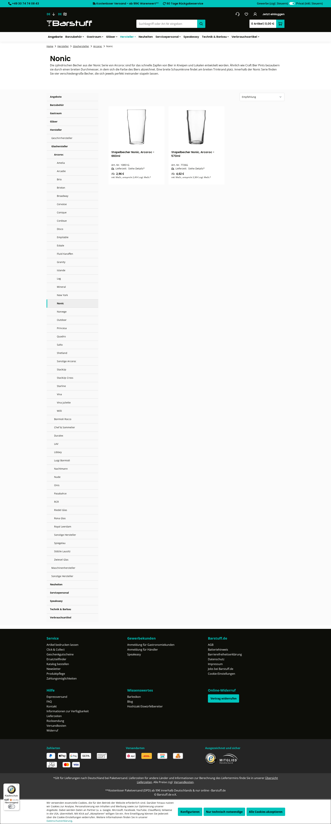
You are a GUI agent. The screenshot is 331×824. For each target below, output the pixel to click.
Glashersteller (59, 146)
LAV (56, 443)
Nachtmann (61, 468)
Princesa (62, 328)
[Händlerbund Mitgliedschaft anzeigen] (228, 758)
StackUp (61, 369)
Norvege (62, 311)
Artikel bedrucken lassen (62, 645)
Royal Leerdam (62, 526)
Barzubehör (57, 105)
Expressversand (57, 697)
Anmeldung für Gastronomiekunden (150, 645)
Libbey (58, 452)
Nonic (60, 303)
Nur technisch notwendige (224, 812)
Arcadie (61, 171)
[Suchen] (201, 24)
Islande (61, 270)
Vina (59, 394)
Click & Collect (56, 649)
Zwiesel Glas (61, 559)
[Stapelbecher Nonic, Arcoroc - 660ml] (136, 127)
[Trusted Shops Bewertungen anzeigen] (211, 758)
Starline (61, 386)
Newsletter (54, 669)
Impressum (215, 664)
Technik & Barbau (60, 609)
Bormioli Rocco (62, 419)
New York (62, 295)
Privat (309, 3)
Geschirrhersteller (61, 138)
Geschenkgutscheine (60, 654)
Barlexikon (134, 697)
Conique (62, 212)
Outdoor (62, 320)
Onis (56, 485)
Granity (61, 262)
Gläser (53, 121)
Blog (130, 701)
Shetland (62, 353)
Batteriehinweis (218, 649)
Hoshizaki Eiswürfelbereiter (145, 706)
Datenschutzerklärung (59, 820)
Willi (59, 410)
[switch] (292, 3)
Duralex (58, 435)
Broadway (62, 196)
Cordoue (62, 220)
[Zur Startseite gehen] (69, 23)
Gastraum (56, 113)
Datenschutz (216, 659)
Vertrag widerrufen (223, 698)
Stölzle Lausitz (62, 551)
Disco (60, 229)
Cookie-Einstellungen (221, 674)
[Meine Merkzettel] (246, 14)
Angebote (56, 96)
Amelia (61, 162)
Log (59, 278)
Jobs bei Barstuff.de (220, 669)
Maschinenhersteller (63, 567)
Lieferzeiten (54, 716)
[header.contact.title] (237, 14)
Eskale (60, 245)
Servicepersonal (59, 592)
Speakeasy (56, 601)
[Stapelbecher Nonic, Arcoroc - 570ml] (196, 127)
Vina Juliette (64, 402)
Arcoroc (58, 154)
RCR (56, 501)
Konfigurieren (190, 812)
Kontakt (52, 706)
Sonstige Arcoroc (66, 361)
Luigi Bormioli (62, 460)
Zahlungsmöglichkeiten (62, 678)
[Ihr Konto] (255, 14)
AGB (210, 645)
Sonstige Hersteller (65, 534)
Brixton (61, 187)
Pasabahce (60, 493)
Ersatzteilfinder (56, 659)
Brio (59, 179)
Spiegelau (60, 543)
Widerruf (52, 730)
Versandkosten (56, 726)
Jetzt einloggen (273, 14)
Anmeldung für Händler (142, 649)
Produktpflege (56, 674)
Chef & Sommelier (64, 427)
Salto (60, 344)
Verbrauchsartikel (60, 617)
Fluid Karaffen (65, 253)
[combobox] (166, 24)
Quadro (61, 336)
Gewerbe (272, 3)
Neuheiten (56, 584)
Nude (57, 477)
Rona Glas (60, 518)
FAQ (49, 701)
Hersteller (56, 129)
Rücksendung (55, 721)
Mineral (61, 286)
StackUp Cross (65, 377)
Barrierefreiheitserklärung (225, 654)
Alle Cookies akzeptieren (266, 812)
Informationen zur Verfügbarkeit (68, 711)
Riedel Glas (60, 510)
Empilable (62, 237)
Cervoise (62, 204)
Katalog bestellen (58, 664)
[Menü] (17, 786)
